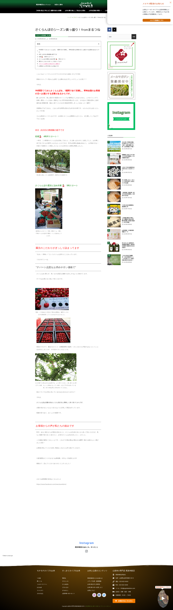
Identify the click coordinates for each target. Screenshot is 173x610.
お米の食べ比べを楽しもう (95, 587)
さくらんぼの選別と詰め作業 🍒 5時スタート (52, 59)
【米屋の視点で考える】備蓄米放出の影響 (48, 10)
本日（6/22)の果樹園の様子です (48, 54)
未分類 (48, 35)
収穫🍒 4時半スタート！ (46, 56)
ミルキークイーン (42, 584)
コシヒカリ (40, 590)
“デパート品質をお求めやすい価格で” (49, 63)
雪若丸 (64, 578)
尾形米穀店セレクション (43, 4)
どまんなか (65, 587)
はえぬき (39, 587)
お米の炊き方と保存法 (93, 584)
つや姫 (39, 578)
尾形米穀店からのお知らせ (95, 578)
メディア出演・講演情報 (94, 581)
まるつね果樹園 (41, 35)
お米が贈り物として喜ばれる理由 (75, 10)
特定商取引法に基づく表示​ (92, 606)
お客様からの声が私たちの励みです (49, 66)
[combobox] (119, 36)
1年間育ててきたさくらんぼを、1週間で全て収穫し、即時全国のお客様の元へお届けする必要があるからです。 (69, 51)
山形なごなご (91, 590)
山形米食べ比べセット (68, 593)
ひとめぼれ (65, 584)
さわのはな (40, 593)
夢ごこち (39, 581)
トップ (69, 17)
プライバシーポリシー (105, 606)
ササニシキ (65, 581)
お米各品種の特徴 (94, 10)
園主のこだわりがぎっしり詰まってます (50, 61)
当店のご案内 (59, 4)
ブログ (75, 17)
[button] (109, 30)
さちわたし (65, 590)
